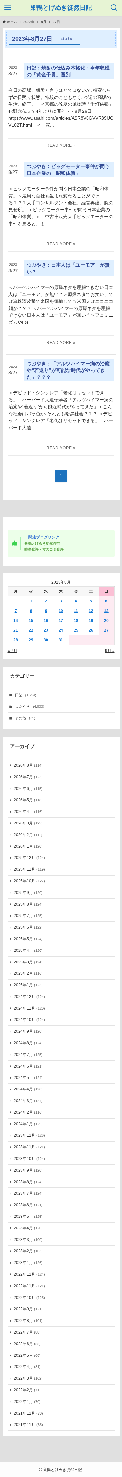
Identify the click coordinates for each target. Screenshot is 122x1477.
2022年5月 (27, 1355)
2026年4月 (28, 811)
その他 (25, 718)
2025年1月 (28, 985)
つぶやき (29, 706)
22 (31, 630)
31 (61, 640)
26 (91, 630)
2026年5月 (28, 800)
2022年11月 (29, 1286)
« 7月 (12, 650)
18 (76, 620)
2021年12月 (28, 1413)
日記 (25, 695)
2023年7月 (28, 1193)
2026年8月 (28, 765)
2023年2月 (28, 1251)
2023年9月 (28, 1170)
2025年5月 (28, 939)
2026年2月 (28, 835)
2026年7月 (28, 777)
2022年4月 (27, 1367)
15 (31, 620)
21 (15, 630)
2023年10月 (29, 1158)
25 (76, 630)
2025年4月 (28, 950)
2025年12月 (29, 857)
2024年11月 (29, 1008)
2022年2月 (27, 1390)
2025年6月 (28, 927)
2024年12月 (29, 996)
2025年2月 (28, 973)
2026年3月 (28, 823)
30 (46, 640)
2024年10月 (29, 1019)
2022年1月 (27, 1401)
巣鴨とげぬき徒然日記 (61, 8)
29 (31, 640)
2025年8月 (28, 904)
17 (61, 620)
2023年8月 (28, 1182)
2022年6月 (27, 1344)
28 (15, 640)
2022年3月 (28, 1378)
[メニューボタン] (8, 8)
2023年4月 (28, 1228)
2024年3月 (28, 1101)
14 (15, 620)
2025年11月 (29, 869)
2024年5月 (28, 1077)
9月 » (110, 650)
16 (46, 620)
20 (106, 620)
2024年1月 (28, 1124)
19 (91, 620)
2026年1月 (28, 846)
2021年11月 (28, 1424)
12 (91, 611)
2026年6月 (28, 788)
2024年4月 (28, 1089)
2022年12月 (29, 1274)
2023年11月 (29, 1147)
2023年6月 (28, 1205)
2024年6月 (28, 1066)
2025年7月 (28, 915)
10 (61, 611)
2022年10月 (29, 1297)
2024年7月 (28, 1054)
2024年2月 (28, 1112)
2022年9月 (28, 1309)
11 (76, 611)
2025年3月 (28, 962)
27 (106, 630)
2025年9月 (28, 892)
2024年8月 (28, 1043)
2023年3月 (28, 1240)
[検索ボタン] (114, 8)
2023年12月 (29, 1135)
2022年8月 (28, 1320)
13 (106, 611)
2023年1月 (28, 1262)
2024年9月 (28, 1031)
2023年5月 (28, 1216)
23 (46, 630)
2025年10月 (29, 881)
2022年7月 (27, 1332)
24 (61, 630)
